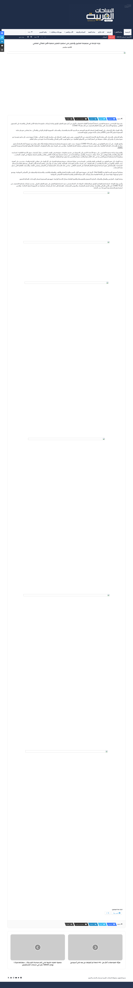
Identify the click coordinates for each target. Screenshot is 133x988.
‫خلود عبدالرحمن (66, 47)
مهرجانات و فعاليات (56, 32)
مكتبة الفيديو (43, 32)
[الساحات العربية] (100, 14)
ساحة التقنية (91, 32)
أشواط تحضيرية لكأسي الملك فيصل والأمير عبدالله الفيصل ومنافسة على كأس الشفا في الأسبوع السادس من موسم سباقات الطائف (66, 37)
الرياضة (109, 32)
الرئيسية (127, 32)
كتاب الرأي (101, 32)
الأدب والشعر (69, 32)
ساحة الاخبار (118, 32)
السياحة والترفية (80, 32)
